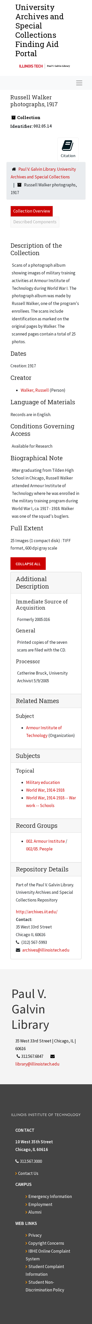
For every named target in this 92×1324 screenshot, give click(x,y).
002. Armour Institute (45, 841)
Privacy (35, 1235)
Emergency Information (50, 1196)
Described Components (34, 222)
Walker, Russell (35, 390)
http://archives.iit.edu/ (36, 912)
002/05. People (39, 849)
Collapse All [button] (28, 563)
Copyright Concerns (46, 1243)
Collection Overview (31, 211)
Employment (40, 1204)
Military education (43, 782)
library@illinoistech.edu (37, 1064)
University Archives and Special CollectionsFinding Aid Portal (39, 30)
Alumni (34, 1212)
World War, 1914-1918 (45, 790)
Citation (68, 155)
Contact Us (28, 1173)
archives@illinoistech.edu (46, 950)
